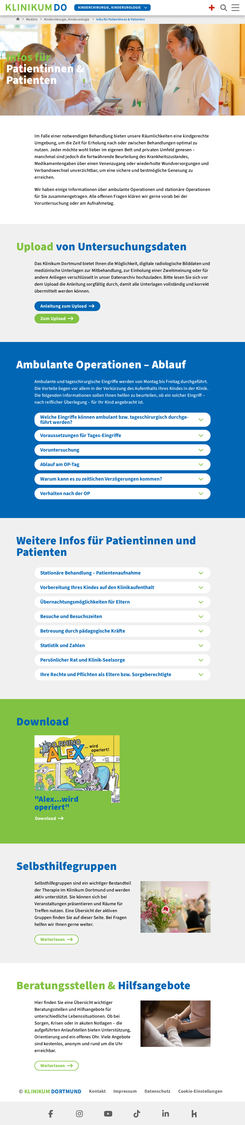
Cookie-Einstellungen (200, 1091)
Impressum (125, 1091)
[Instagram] (79, 1113)
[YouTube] (108, 1113)
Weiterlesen (52, 939)
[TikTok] (137, 1113)
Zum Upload (53, 318)
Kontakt (97, 1091)
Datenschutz (158, 1091)
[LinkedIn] (165, 1113)
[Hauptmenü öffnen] (235, 7)
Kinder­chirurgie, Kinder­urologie (109, 7)
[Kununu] (194, 1113)
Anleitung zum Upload (63, 306)
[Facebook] (51, 1113)
